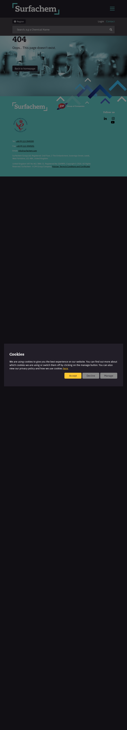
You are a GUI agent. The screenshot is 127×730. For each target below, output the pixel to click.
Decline (91, 375)
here (65, 368)
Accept (73, 375)
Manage (108, 375)
